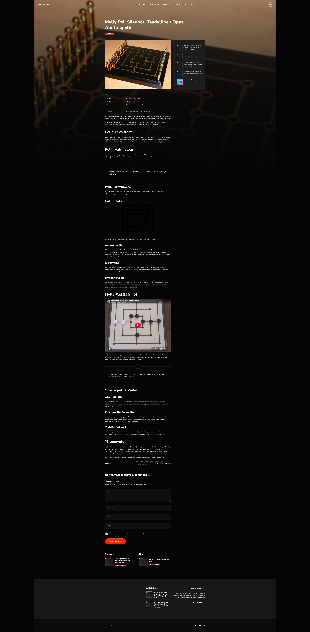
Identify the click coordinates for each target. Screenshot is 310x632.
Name (110, 508)
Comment (111, 492)
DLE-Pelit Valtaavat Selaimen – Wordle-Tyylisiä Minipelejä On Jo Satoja (160, 595)
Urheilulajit (120, 565)
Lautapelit (109, 34)
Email (110, 517)
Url (109, 526)
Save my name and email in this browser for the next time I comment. (133, 534)
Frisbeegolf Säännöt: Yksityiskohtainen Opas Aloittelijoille (123, 560)
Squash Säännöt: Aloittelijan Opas (159, 561)
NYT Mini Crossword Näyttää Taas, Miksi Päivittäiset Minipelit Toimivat (161, 605)
